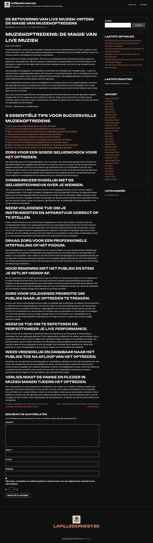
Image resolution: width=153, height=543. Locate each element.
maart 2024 (110, 177)
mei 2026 (109, 107)
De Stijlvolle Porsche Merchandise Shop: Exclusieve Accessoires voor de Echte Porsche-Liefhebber (123, 43)
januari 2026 (110, 117)
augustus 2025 (111, 131)
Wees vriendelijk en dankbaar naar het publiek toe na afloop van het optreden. (42, 145)
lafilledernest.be (23, 3)
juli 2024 (108, 166)
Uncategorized (111, 195)
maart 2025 (110, 144)
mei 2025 (109, 139)
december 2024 (112, 152)
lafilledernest (41, 27)
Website (9, 469)
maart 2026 (110, 112)
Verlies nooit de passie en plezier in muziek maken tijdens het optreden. (39, 147)
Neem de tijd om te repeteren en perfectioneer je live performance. (37, 142)
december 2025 (112, 120)
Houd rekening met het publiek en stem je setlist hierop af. (33, 137)
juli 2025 (108, 133)
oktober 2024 (111, 158)
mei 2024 (109, 171)
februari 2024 (111, 179)
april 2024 (109, 174)
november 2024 (112, 155)
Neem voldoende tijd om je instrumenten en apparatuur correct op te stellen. (42, 131)
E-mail (8, 459)
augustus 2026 (111, 98)
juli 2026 (108, 101)
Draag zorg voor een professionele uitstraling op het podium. (34, 134)
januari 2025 (110, 150)
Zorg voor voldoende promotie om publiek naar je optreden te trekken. (39, 139)
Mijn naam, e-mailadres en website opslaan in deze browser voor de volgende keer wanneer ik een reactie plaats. (50, 482)
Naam (8, 450)
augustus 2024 (112, 163)
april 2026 (109, 109)
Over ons (132, 4)
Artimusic (87, 539)
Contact (143, 4)
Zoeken (108, 21)
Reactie (9, 422)
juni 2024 (109, 168)
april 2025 (109, 142)
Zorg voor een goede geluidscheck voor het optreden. (31, 126)
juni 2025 (109, 136)
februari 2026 (111, 115)
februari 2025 (111, 147)
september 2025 (112, 128)
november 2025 (112, 123)
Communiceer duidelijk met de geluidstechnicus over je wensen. (36, 129)
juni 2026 (109, 104)
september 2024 (112, 160)
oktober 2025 (111, 125)
